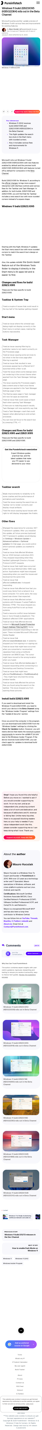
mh (30, 1426)
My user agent (20, 1366)
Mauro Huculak (14, 29)
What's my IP (20, 1358)
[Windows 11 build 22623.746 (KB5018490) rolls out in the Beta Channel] (21, 1066)
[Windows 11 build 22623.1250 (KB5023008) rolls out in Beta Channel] (21, 994)
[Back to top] (21, 1330)
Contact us (20, 1383)
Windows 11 (7, 1259)
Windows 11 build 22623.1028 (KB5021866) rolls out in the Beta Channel (17, 1157)
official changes (11, 183)
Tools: (20, 1355)
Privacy (20, 1379)
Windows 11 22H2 (21, 1259)
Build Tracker (20, 1370)
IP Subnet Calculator (20, 1362)
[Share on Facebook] (12, 111)
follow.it (20, 1390)
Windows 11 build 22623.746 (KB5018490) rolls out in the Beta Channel (17, 1082)
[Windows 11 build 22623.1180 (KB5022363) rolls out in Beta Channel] (21, 1105)
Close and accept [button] (21, 1408)
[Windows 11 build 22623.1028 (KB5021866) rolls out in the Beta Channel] (21, 1141)
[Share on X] (7, 111)
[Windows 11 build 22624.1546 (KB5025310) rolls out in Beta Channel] (21, 1180)
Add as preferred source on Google (21, 1344)
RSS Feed (19, 1386)
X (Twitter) (20, 1394)
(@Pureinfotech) (25, 29)
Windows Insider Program (12, 1263)
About (20, 1375)
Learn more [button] (29, 1404)
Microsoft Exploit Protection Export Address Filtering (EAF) (19, 625)
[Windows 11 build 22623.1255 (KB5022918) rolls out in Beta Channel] (21, 1030)
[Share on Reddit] (3, 111)
